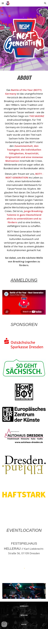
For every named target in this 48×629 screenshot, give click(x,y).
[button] (3, 3)
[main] (24, 77)
